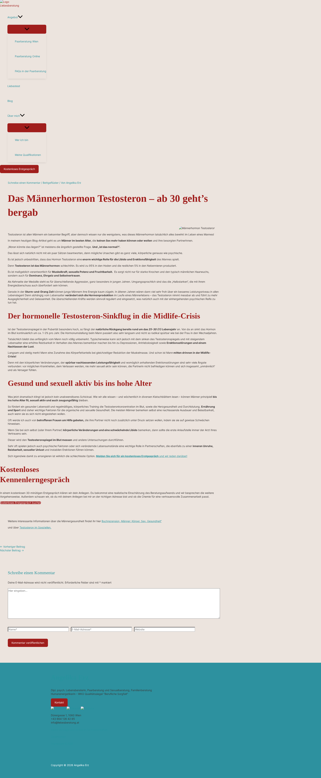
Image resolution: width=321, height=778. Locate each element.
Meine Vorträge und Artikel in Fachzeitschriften (79, 729)
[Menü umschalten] (26, 29)
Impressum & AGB (62, 743)
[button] (20, 17)
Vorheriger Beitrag (12, 546)
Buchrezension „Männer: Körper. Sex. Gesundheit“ (132, 521)
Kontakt (59, 702)
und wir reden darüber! (141, 456)
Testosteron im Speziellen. (35, 527)
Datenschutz (58, 736)
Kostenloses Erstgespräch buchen (20, 502)
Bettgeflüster (51, 182)
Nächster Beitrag (12, 550)
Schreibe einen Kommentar (24, 182)
